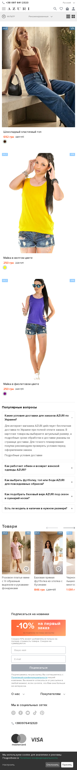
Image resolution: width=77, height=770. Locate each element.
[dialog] (38, 761)
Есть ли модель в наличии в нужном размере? (36, 508)
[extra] (73, 16)
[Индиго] (4, 393)
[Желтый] (4, 267)
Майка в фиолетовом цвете (21, 384)
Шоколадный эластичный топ (22, 132)
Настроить (9, 764)
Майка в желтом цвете (18, 258)
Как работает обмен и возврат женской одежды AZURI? (32, 468)
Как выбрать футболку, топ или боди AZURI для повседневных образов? (34, 482)
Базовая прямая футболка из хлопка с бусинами (48, 581)
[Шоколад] (4, 141)
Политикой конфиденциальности (29, 677)
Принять (67, 764)
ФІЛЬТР (11, 16)
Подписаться (38, 668)
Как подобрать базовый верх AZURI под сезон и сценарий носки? (37, 496)
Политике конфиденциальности (38, 757)
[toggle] (69, 2)
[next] (69, 528)
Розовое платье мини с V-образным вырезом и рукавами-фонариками (15, 583)
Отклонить (52, 764)
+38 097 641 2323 (17, 2)
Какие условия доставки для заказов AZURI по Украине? (37, 417)
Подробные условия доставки (23, 455)
